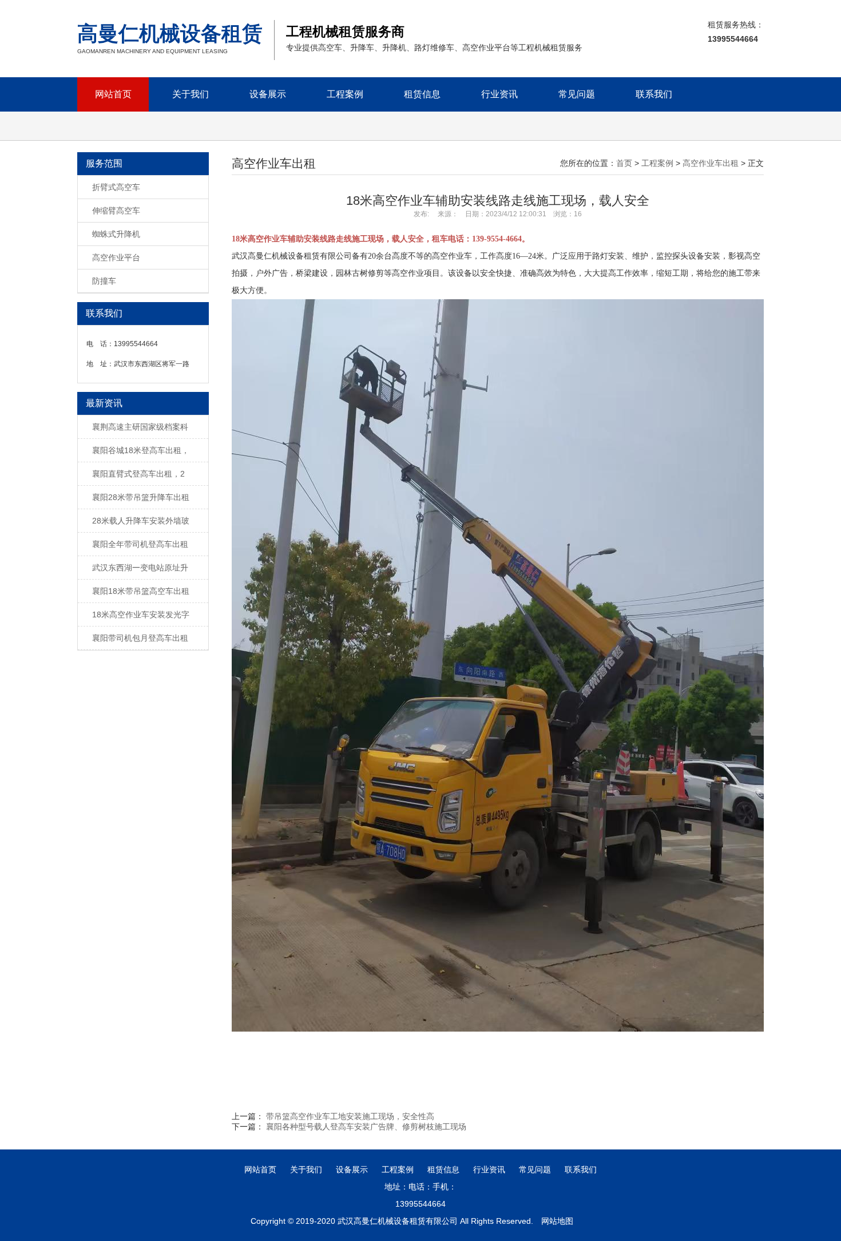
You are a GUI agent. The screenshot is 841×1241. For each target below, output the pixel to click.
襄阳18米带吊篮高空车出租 (140, 591)
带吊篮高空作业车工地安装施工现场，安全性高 (350, 1116)
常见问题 (576, 94)
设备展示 (267, 94)
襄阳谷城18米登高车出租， (140, 450)
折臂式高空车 (116, 187)
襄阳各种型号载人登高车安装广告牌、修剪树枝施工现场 (366, 1126)
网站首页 (113, 94)
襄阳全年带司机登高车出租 (140, 544)
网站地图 (557, 1221)
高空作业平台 (116, 257)
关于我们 (190, 94)
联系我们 (654, 94)
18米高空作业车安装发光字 (140, 614)
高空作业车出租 (711, 163)
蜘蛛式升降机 (116, 234)
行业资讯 (499, 94)
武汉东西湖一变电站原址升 (140, 567)
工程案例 (345, 94)
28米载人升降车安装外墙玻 (140, 520)
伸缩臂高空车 (116, 210)
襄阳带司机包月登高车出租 (140, 638)
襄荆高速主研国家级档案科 (140, 426)
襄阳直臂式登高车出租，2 (138, 473)
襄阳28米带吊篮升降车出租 (140, 497)
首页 (624, 163)
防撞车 (104, 281)
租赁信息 (422, 94)
